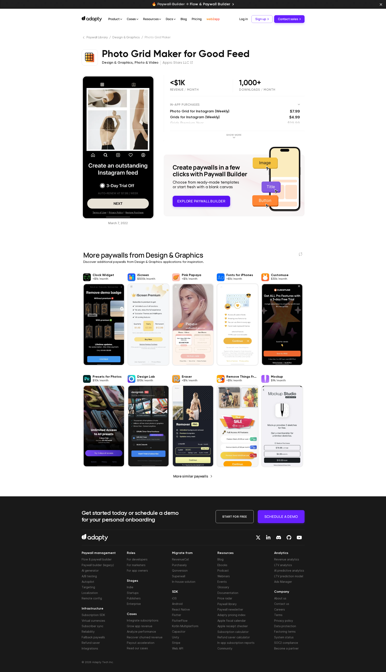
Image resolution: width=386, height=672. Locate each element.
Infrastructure (92, 608)
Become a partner (286, 648)
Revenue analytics (286, 559)
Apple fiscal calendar (231, 620)
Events (222, 581)
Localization (90, 593)
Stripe (176, 642)
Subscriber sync (92, 626)
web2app (213, 19)
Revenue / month (184, 89)
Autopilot (88, 581)
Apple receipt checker (232, 626)
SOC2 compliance (286, 642)
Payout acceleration (140, 642)
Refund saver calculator (233, 637)
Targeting (88, 587)
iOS (174, 598)
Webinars (223, 576)
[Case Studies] (137, 19)
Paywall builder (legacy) (98, 565)
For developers (137, 559)
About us (280, 598)
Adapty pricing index (231, 615)
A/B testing (89, 576)
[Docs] (174, 19)
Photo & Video (146, 63)
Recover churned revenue (145, 637)
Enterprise (134, 603)
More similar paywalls (190, 476)
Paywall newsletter (230, 609)
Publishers (134, 598)
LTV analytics (283, 565)
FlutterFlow (179, 620)
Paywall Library (97, 37)
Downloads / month (257, 89)
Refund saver (91, 642)
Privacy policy (283, 620)
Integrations (90, 648)
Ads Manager (283, 581)
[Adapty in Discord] (278, 537)
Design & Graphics (126, 37)
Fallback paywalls (93, 637)
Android (177, 603)
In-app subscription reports (235, 642)
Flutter (176, 615)
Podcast (223, 570)
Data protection (285, 626)
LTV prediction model (288, 576)
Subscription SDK (93, 615)
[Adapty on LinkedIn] (268, 537)
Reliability (88, 631)
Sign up (260, 19)
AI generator (90, 570)
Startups (133, 593)
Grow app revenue (139, 626)
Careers (279, 609)
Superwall (178, 576)
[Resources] (160, 19)
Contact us (281, 603)
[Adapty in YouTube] (299, 537)
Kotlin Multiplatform (185, 626)
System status (284, 637)
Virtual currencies (93, 620)
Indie (130, 587)
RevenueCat (180, 559)
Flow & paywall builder (97, 559)
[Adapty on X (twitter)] (258, 537)
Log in (243, 19)
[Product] (121, 19)
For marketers (136, 565)
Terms (278, 615)
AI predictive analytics (289, 570)
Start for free (234, 516)
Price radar (224, 598)
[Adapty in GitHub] (289, 537)
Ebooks (222, 565)
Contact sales (288, 19)
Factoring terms (285, 631)
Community (224, 648)
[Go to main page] (92, 18)
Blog (184, 19)
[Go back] (84, 38)
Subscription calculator (233, 631)
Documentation (227, 593)
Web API (177, 648)
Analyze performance (141, 631)
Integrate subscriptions (142, 620)
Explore (201, 201)
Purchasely (179, 565)
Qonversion (180, 570)
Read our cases (137, 648)
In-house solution (183, 581)
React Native (181, 609)
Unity (175, 637)
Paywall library (227, 604)
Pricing (197, 19)
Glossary (223, 587)
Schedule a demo (281, 516)
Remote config (92, 598)
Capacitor (178, 631)
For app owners (137, 570)
